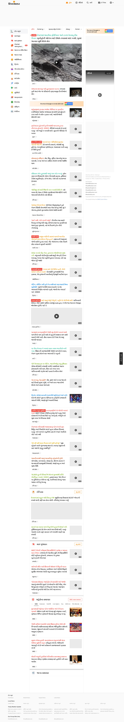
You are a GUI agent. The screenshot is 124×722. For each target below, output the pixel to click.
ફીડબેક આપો (121, 357)
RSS (93, 178)
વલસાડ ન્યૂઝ (26, 703)
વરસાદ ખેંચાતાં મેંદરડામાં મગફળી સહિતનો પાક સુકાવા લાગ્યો (77, 713)
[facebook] (72, 83)
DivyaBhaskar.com (91, 185)
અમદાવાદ (35, 438)
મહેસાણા (34, 120)
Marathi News (26, 697)
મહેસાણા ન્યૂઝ (42, 703)
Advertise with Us (90, 175)
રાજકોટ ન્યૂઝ (72, 703)
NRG (36, 604)
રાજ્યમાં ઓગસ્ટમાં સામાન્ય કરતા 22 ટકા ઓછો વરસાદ (46, 713)
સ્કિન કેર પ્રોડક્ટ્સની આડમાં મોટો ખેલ (92, 709)
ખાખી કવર (35, 248)
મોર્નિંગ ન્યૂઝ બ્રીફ (27, 709)
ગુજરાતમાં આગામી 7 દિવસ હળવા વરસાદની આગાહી (107, 711)
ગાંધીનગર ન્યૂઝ (57, 703)
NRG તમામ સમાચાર (75, 599)
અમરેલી (48, 604)
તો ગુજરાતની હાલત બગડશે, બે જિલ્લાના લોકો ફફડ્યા (15, 713)
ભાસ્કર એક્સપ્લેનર (37, 215)
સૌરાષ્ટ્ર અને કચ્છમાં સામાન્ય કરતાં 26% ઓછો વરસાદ (92, 713)
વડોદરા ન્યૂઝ (103, 703)
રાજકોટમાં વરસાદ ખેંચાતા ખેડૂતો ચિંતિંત (30, 713)
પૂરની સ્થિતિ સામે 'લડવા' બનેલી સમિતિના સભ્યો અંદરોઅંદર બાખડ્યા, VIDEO (61, 713)
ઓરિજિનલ (35, 279)
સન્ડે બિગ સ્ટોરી (36, 153)
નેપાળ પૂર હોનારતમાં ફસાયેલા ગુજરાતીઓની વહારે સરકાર (30, 711)
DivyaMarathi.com (91, 190)
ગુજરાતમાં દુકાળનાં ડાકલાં (59, 711)
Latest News (57, 697)
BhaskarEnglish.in (91, 188)
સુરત (33, 137)
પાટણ (33, 343)
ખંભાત (34, 99)
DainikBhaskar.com (91, 183)
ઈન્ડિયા (34, 200)
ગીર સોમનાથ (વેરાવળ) (78, 604)
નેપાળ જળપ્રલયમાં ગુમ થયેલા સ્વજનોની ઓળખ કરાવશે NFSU (46, 709)
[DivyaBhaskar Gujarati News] (14, 3)
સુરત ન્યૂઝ (87, 703)
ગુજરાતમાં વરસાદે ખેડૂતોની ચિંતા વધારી (61, 709)
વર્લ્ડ (33, 84)
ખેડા (62, 604)
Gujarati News (42, 697)
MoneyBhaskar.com (91, 192)
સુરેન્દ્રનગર (35, 231)
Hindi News (10, 697)
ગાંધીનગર (67, 604)
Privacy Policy (106, 178)
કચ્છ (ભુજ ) (56, 604)
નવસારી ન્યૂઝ (11, 703)
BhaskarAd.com (90, 194)
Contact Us (88, 178)
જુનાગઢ (34, 576)
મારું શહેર (35, 421)
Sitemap (97, 175)
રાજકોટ (34, 561)
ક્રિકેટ (34, 295)
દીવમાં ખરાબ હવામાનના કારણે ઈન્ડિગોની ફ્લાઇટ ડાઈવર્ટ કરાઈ (15, 709)
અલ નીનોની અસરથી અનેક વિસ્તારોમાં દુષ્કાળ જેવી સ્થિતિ (77, 711)
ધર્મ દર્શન (34, 168)
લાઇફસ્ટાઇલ (35, 453)
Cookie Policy (98, 178)
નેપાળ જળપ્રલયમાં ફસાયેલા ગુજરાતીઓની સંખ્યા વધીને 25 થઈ (107, 709)
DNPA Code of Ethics (102, 199)
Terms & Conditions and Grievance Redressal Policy (98, 176)
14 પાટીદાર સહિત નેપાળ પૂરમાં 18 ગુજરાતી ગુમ (46, 711)
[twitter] (76, 83)
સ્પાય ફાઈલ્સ (35, 327)
